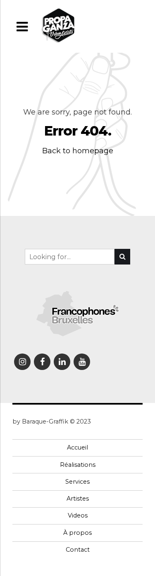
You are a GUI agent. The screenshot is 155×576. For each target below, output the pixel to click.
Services (77, 481)
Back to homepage (77, 150)
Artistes (78, 498)
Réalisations (77, 464)
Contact (78, 549)
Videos (78, 515)
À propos (77, 532)
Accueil (77, 447)
